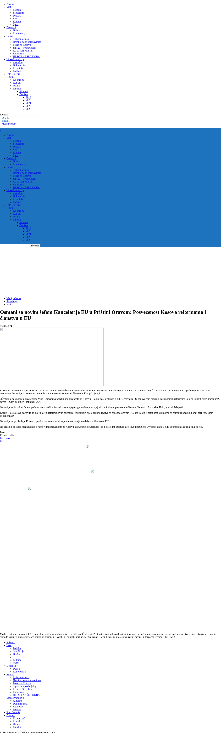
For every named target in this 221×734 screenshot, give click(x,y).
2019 (28, 97)
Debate (16, 30)
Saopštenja (18, 12)
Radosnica (18, 53)
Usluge (16, 85)
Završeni (23, 94)
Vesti (8, 7)
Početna (10, 4)
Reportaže (18, 68)
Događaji (11, 27)
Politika (17, 9)
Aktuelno (17, 62)
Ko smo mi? (19, 79)
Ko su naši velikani (23, 50)
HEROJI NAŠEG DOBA (26, 56)
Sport (15, 24)
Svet (15, 18)
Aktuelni (23, 91)
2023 (28, 109)
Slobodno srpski (21, 39)
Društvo (17, 15)
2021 (28, 103)
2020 (28, 100)
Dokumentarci (20, 65)
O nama (10, 76)
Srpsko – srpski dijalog (24, 47)
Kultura (17, 21)
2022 (28, 106)
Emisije (10, 36)
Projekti (17, 88)
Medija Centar (13, 298)
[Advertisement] (110, 271)
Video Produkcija (15, 59)
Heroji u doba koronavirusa (27, 41)
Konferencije (19, 33)
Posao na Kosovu (22, 44)
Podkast (17, 71)
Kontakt (17, 82)
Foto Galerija (13, 74)
